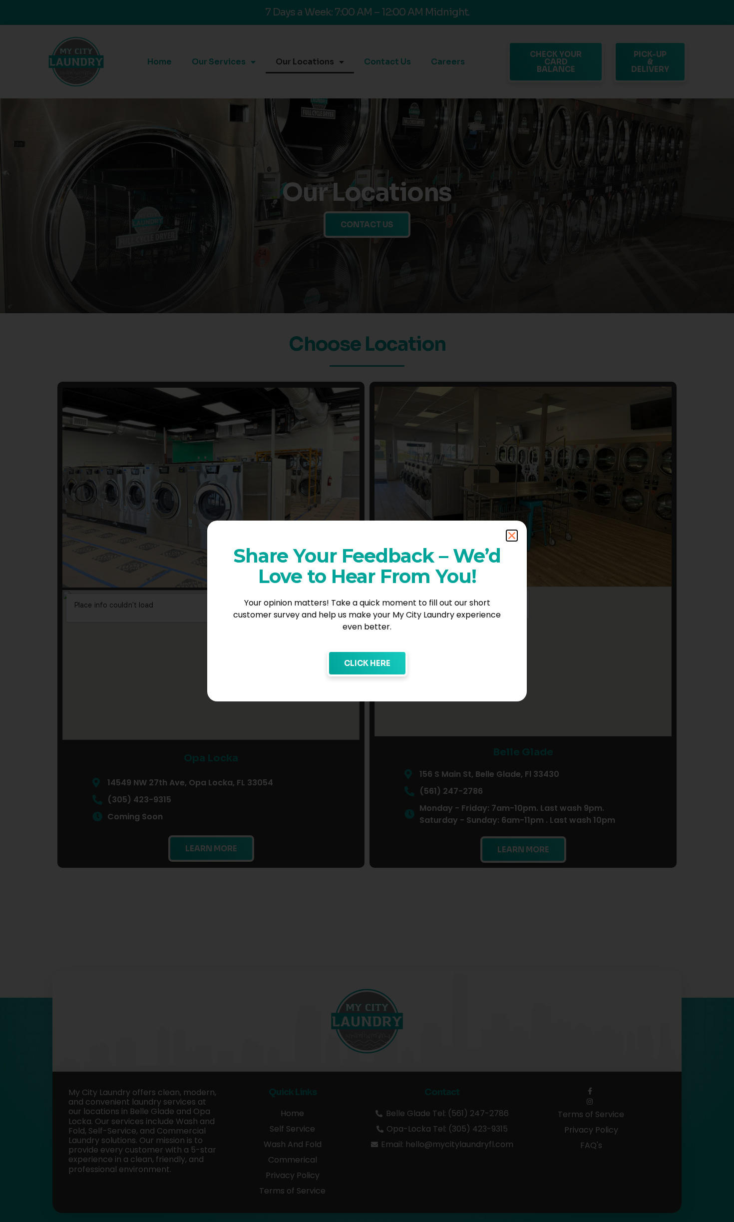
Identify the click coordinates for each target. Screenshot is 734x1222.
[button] (512, 536)
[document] (367, 611)
